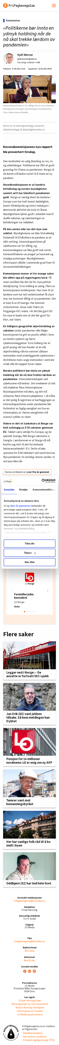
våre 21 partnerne (20, 505)
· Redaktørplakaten (32, 1033)
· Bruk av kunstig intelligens (29, 1007)
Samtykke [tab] (9, 489)
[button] (47, 590)
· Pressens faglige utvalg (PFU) (38, 1040)
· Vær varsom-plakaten (34, 1036)
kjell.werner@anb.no (27, 59)
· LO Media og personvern (29, 1014)
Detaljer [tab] (23, 489)
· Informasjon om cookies (29, 1011)
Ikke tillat (29, 562)
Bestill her (29, 960)
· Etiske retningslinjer (29, 1000)
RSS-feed (29, 951)
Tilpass (28, 552)
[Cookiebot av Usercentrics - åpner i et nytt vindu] (42, 481)
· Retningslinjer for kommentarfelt (29, 1004)
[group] (29, 591)
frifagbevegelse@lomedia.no (29, 901)
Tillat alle (29, 543)
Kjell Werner (25, 55)
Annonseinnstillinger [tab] (44, 489)
